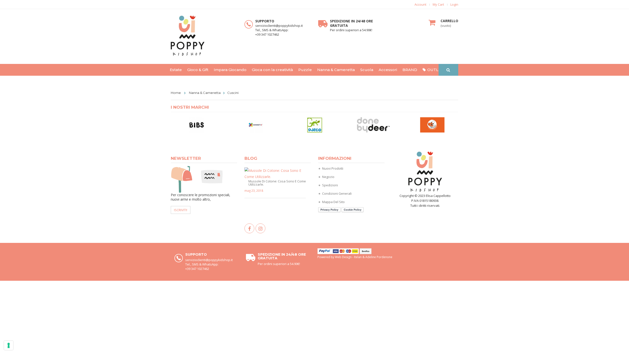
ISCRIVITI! (180, 210)
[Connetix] (255, 124)
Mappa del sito (333, 202)
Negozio (328, 177)
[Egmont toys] (432, 124)
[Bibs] (196, 124)
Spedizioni (330, 185)
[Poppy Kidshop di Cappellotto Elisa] (204, 36)
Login (454, 4)
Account (420, 4)
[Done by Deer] (373, 124)
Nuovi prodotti (332, 168)
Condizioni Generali (337, 193)
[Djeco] (314, 124)
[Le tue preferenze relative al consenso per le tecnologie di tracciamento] (8, 345)
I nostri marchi (190, 107)
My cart (438, 4)
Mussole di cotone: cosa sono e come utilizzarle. (277, 182)
